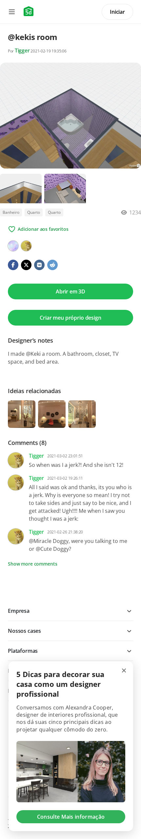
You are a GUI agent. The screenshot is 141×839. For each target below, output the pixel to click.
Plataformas (23, 650)
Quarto (33, 212)
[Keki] (13, 246)
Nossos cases (24, 630)
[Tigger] (26, 246)
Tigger (22, 50)
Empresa (19, 610)
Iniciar (117, 11)
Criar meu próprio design (70, 317)
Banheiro (11, 212)
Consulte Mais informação (71, 816)
